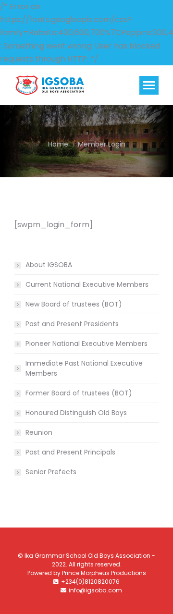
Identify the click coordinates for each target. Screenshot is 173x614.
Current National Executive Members (86, 284)
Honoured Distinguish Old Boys (76, 413)
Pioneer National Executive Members (86, 343)
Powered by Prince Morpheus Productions (86, 573)
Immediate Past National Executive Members (84, 368)
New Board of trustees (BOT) (73, 304)
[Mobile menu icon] (149, 85)
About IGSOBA (48, 265)
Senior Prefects (50, 472)
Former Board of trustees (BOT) (78, 393)
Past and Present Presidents (72, 324)
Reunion (38, 432)
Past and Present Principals (70, 452)
